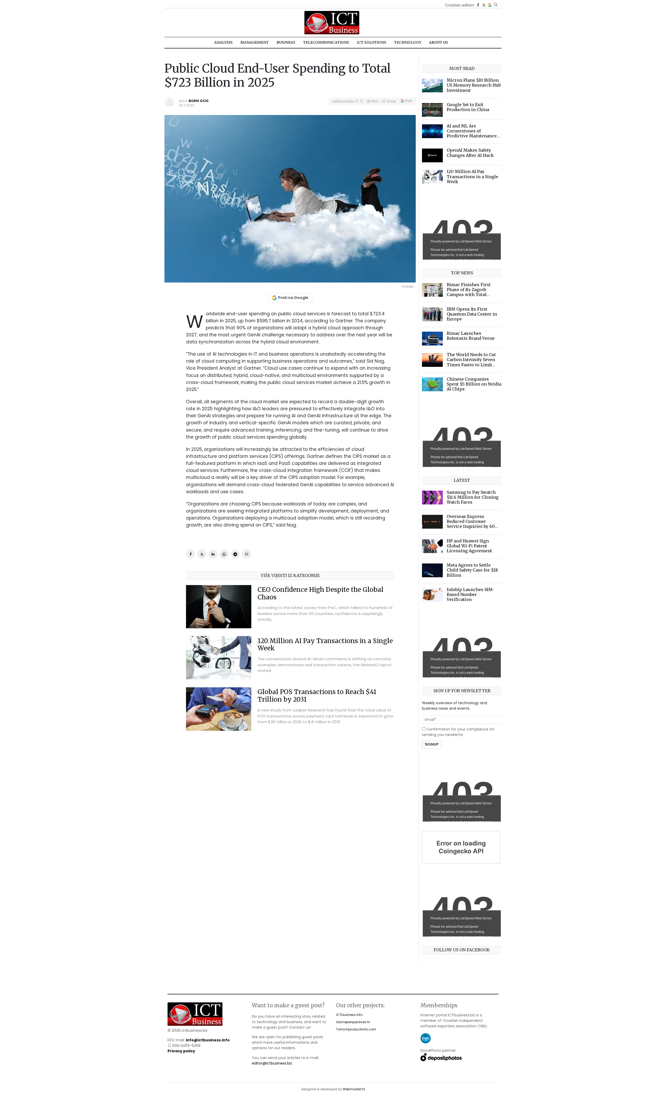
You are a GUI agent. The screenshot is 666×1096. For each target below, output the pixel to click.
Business (286, 42)
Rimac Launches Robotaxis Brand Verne (471, 336)
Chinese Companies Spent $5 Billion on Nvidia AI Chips (474, 384)
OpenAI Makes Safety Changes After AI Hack (470, 153)
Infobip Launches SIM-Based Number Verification (470, 594)
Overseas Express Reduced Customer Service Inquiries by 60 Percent (471, 524)
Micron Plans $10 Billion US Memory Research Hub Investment (474, 85)
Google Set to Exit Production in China (468, 107)
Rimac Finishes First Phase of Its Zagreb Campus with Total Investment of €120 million (469, 294)
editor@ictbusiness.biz (272, 1063)
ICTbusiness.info (349, 1014)
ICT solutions (371, 42)
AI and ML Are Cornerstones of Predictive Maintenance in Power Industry (472, 133)
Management (254, 42)
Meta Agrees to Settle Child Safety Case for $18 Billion (472, 570)
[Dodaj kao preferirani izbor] (489, 5)
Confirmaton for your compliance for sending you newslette (458, 732)
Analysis (223, 42)
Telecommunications (326, 42)
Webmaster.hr (354, 1089)
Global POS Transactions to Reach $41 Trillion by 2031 (317, 695)
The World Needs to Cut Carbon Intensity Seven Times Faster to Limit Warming (471, 362)
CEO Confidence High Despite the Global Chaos (320, 593)
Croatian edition (459, 5)
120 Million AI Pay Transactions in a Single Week (325, 644)
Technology (407, 42)
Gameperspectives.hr (353, 1022)
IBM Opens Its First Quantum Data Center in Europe (472, 314)
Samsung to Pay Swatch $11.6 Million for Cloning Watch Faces (472, 497)
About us (438, 42)
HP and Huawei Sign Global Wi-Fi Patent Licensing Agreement (469, 545)
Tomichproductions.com (356, 1029)
